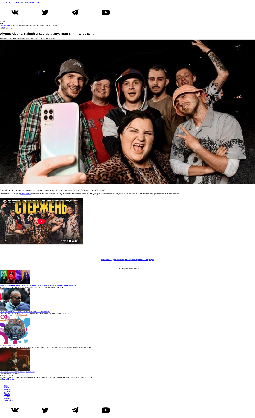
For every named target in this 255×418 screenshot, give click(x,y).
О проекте (7, 396)
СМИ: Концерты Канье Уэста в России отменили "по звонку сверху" (25, 312)
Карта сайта (8, 400)
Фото (6, 386)
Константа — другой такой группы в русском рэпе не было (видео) (127, 260)
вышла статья (25, 194)
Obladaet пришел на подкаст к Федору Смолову (17, 372)
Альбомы (19, 2)
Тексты (13, 2)
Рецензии (7, 389)
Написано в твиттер (7, 345)
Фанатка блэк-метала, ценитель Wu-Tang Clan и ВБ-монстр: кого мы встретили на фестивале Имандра (38, 285)
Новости (7, 2)
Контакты (7, 398)
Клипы (26, 2)
